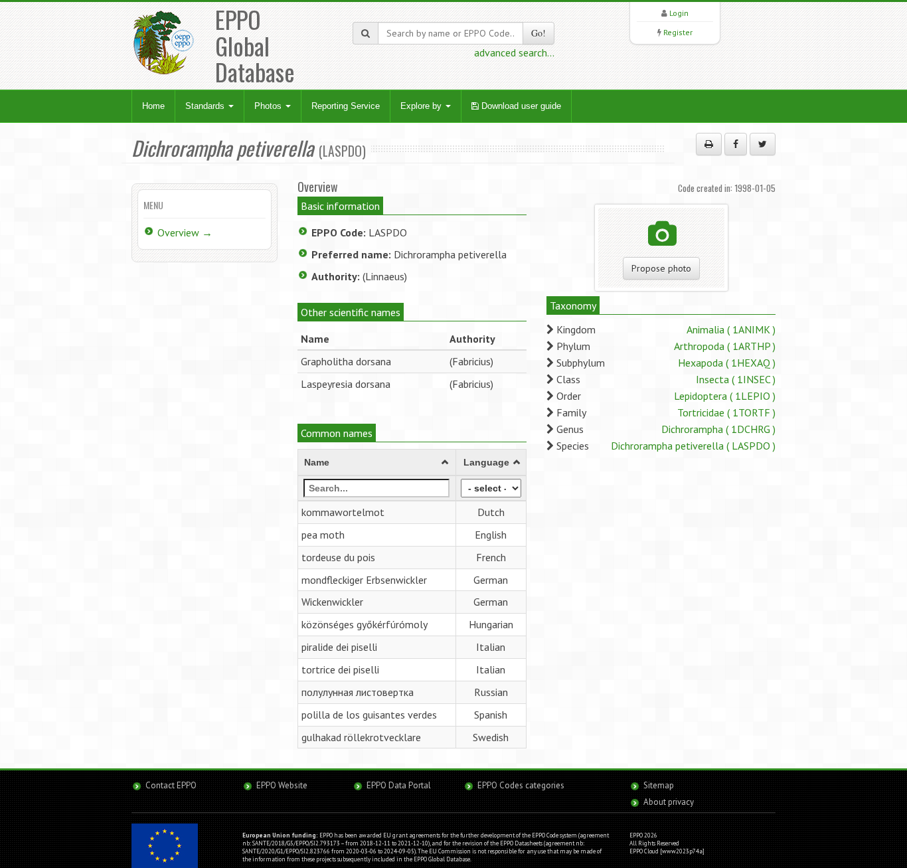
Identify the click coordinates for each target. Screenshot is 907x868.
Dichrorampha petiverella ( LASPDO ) (693, 445)
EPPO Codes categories (520, 785)
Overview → (184, 232)
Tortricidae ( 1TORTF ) (726, 412)
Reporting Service (345, 106)
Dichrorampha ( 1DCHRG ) (718, 429)
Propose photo (661, 268)
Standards (206, 106)
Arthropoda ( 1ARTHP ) (725, 346)
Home (153, 106)
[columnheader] (377, 463)
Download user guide (520, 106)
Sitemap (658, 785)
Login (679, 13)
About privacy (668, 802)
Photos (269, 106)
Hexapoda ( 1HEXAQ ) (727, 362)
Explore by (422, 106)
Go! (538, 33)
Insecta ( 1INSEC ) (736, 379)
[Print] (709, 144)
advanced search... (514, 52)
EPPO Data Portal (399, 785)
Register (678, 32)
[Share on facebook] (735, 144)
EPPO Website (281, 785)
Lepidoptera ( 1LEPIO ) (725, 395)
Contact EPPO (171, 785)
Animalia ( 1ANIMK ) (731, 329)
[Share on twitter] (763, 144)
